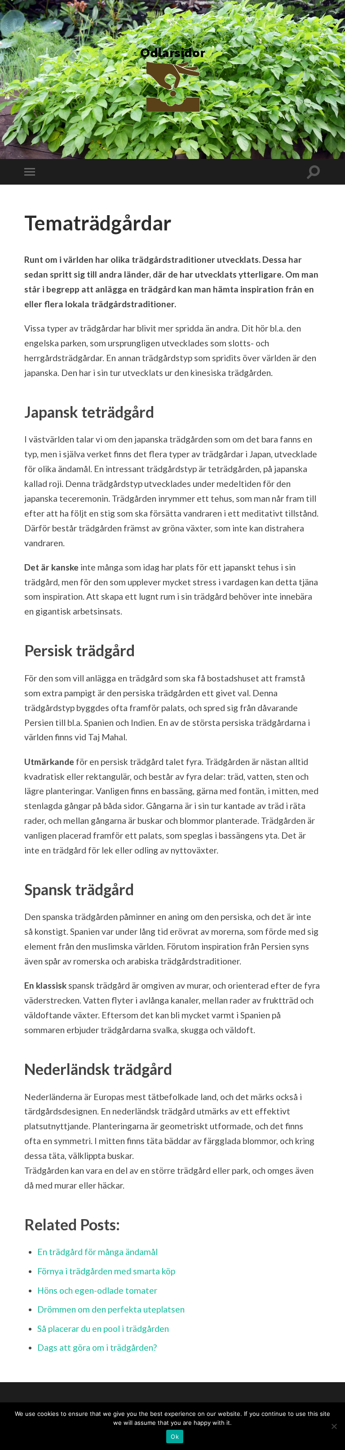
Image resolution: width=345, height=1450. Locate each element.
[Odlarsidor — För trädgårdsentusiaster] (172, 78)
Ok (175, 1436)
